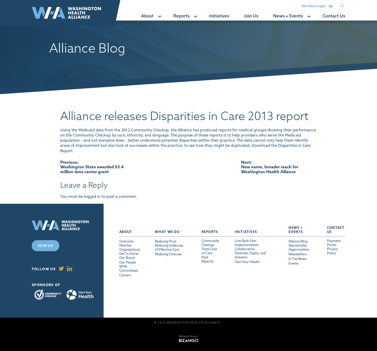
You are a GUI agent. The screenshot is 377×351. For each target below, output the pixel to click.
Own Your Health (79, 295)
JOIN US (45, 245)
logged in (92, 196)
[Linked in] (331, 5)
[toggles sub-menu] (159, 16)
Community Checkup (47, 295)
